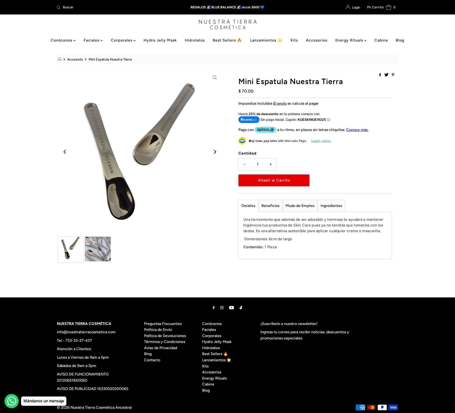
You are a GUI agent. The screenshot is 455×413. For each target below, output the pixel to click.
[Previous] (65, 152)
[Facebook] (214, 308)
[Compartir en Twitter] (386, 75)
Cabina (381, 40)
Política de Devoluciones (165, 335)
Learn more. (321, 140)
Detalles (248, 205)
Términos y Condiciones (164, 341)
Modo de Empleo (300, 205)
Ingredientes (331, 205)
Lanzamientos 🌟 (266, 40)
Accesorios (316, 40)
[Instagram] (221, 308)
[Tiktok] (241, 308)
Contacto (152, 360)
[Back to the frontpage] (60, 59)
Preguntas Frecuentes (163, 323)
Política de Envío (158, 329)
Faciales (92, 40)
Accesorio (75, 59)
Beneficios (270, 205)
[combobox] (111, 7)
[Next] (214, 152)
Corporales (122, 40)
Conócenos (62, 40)
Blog (400, 40)
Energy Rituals (349, 40)
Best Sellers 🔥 (227, 40)
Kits (294, 40)
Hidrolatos (195, 40)
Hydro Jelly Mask (160, 40)
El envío (280, 103)
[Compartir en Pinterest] (393, 75)
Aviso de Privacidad (160, 348)
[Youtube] (231, 308)
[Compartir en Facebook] (380, 75)
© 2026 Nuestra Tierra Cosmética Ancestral (94, 407)
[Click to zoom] (214, 77)
